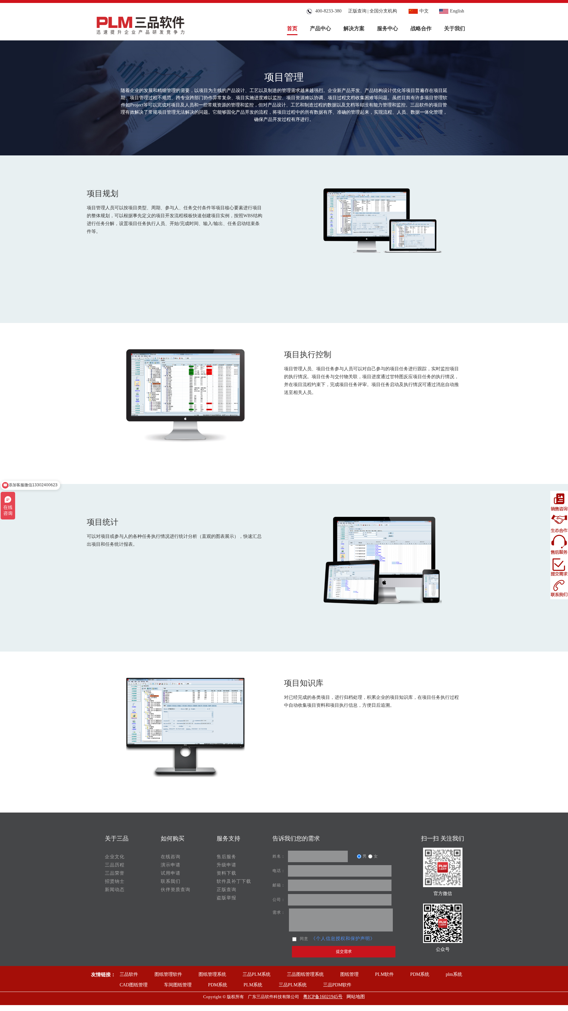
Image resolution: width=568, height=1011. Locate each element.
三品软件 (129, 974)
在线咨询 (170, 856)
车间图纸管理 (178, 984)
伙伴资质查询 (175, 889)
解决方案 (354, 28)
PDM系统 (419, 974)
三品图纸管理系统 (305, 974)
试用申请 (170, 873)
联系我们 (170, 881)
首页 (292, 28)
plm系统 (454, 974)
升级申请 (226, 864)
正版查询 (357, 11)
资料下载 (226, 873)
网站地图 (355, 996)
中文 (424, 11)
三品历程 (115, 864)
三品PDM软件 (337, 984)
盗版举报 (226, 897)
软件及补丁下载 (234, 881)
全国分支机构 (383, 11)
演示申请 (170, 864)
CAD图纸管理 (134, 984)
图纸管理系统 (212, 974)
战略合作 (421, 28)
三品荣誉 (115, 873)
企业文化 (115, 856)
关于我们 (454, 28)
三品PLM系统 (257, 974)
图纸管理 (349, 974)
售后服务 (226, 856)
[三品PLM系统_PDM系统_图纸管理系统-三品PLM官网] (140, 23)
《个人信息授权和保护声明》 (343, 938)
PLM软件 (384, 974)
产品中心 (320, 28)
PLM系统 (253, 984)
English (457, 11)
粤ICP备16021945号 (323, 996)
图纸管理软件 (168, 974)
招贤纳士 (115, 881)
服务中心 (387, 28)
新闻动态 (115, 889)
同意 (304, 938)
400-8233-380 (327, 11)
